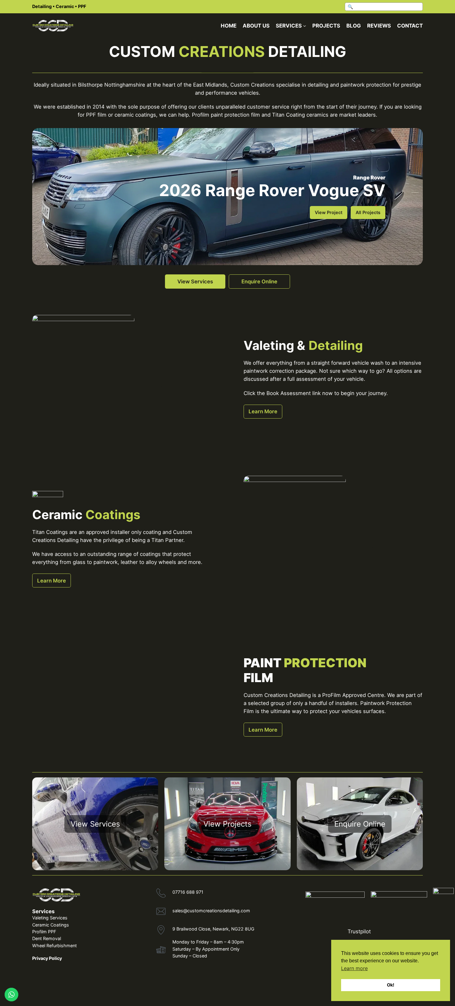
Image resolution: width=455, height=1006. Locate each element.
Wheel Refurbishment (54, 945)
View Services (195, 281)
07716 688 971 (187, 892)
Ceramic (65, 6)
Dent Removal (46, 938)
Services (43, 911)
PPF (82, 6)
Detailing (42, 6)
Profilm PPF (44, 931)
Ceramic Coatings (50, 924)
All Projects (368, 212)
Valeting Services (49, 917)
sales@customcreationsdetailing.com (211, 910)
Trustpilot (359, 931)
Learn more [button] (354, 968)
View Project (328, 212)
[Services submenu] (304, 25)
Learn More (263, 411)
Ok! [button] (390, 984)
